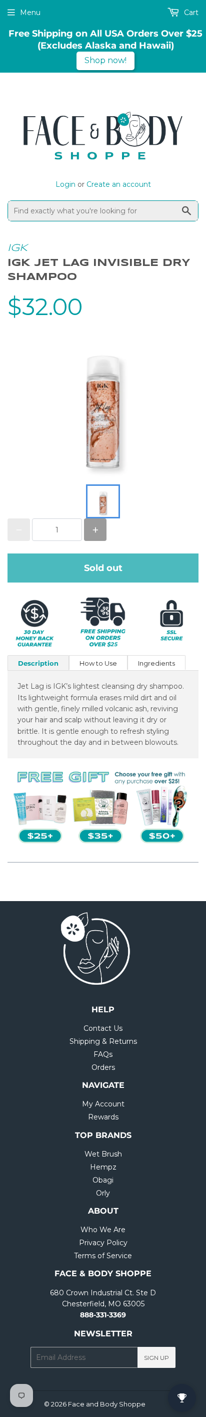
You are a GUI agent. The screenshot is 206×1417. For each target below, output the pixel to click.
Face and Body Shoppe (107, 1404)
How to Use (98, 663)
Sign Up (156, 1357)
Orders (103, 1067)
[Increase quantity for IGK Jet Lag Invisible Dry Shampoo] (95, 529)
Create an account (118, 184)
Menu (30, 12)
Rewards (103, 1116)
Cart (190, 12)
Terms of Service (103, 1255)
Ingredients (156, 663)
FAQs (103, 1054)
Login (66, 184)
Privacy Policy (103, 1242)
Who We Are (103, 1229)
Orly (103, 1193)
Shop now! (105, 60)
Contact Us (103, 1028)
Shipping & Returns (103, 1041)
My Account (103, 1103)
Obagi (103, 1180)
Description (38, 663)
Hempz (103, 1167)
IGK (18, 248)
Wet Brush (103, 1154)
